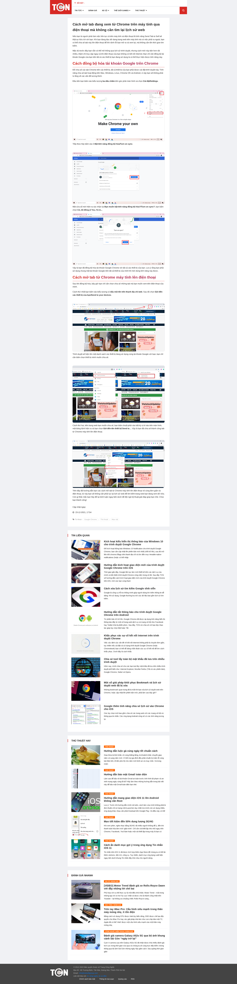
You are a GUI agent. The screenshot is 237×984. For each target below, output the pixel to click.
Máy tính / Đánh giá (113, 905)
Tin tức (78, 10)
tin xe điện (103, 976)
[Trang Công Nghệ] (59, 972)
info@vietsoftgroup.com (88, 973)
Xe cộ (104, 10)
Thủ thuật (140, 10)
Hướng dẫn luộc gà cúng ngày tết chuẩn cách (131, 751)
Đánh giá (93, 10)
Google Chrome (90, 519)
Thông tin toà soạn (106, 979)
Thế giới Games (121, 10)
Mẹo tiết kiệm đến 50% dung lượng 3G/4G (128, 821)
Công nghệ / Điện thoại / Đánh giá (119, 931)
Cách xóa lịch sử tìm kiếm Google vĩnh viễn (129, 588)
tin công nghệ (92, 976)
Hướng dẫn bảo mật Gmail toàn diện (125, 774)
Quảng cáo (122, 979)
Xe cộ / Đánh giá (111, 881)
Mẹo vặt (115, 519)
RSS (132, 979)
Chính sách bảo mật (87, 979)
